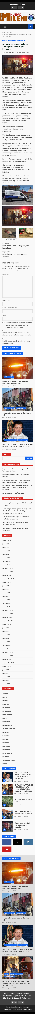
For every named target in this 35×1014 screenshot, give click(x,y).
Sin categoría (7, 753)
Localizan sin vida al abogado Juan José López (15, 245)
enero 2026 (6, 565)
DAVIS (5, 528)
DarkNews (17, 1009)
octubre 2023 (6, 659)
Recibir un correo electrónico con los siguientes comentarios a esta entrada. (16, 333)
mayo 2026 (6, 551)
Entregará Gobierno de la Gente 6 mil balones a (7, 801)
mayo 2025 (6, 593)
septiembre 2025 (8, 579)
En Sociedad (7, 440)
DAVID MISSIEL (7, 522)
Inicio (6, 993)
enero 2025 (6, 607)
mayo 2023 (6, 677)
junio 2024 (5, 631)
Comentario (7, 274)
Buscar (6, 454)
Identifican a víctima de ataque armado (14, 254)
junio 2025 (5, 589)
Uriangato (6, 757)
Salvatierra (6, 750)
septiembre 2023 (8, 663)
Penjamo (5, 739)
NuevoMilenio (9, 52)
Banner (4, 697)
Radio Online (26, 998)
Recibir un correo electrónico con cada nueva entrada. (16, 342)
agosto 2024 (6, 624)
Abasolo (5, 694)
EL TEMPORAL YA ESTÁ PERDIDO (13, 493)
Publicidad (6, 746)
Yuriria (12, 376)
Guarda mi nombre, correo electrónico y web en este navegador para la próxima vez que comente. (18, 325)
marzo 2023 (6, 684)
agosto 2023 (6, 666)
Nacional (5, 736)
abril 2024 (5, 638)
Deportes (5, 704)
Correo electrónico (9, 308)
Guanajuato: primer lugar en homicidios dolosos (17, 399)
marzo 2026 (6, 558)
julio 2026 (5, 544)
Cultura (5, 701)
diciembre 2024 (7, 610)
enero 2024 (6, 649)
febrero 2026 (6, 561)
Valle (14, 240)
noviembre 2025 (7, 572)
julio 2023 (5, 670)
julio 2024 (5, 628)
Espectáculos (7, 715)
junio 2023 (5, 673)
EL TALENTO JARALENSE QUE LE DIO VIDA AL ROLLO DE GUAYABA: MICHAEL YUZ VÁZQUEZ (17, 488)
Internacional (7, 725)
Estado (5, 40)
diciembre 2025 (7, 568)
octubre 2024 (6, 617)
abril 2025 (5, 596)
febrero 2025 (6, 603)
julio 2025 (5, 586)
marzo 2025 (6, 600)
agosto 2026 (6, 540)
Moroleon (5, 732)
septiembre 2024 (8, 621)
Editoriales (6, 708)
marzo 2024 (6, 642)
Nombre (6, 300)
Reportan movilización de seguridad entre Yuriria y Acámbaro (17, 368)
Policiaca (10, 40)
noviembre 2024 (7, 614)
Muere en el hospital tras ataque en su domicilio (7, 814)
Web (4, 315)
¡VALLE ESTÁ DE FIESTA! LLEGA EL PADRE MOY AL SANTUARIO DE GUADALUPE (17, 431)
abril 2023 (5, 680)
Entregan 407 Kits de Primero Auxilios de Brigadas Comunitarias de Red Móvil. (17, 511)
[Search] (25, 27)
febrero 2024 (6, 645)
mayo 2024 (6, 635)
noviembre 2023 (7, 656)
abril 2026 (5, 554)
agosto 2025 (6, 582)
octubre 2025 (6, 575)
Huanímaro (6, 722)
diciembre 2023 (7, 652)
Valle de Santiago (19, 40)
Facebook (30, 26)
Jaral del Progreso (8, 729)
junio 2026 (5, 547)
